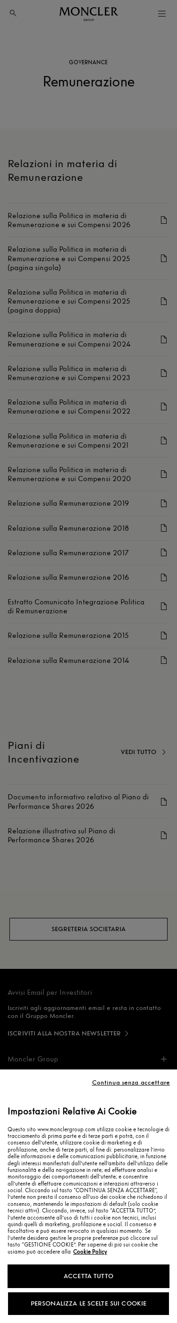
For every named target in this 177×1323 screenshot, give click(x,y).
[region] (88, 1196)
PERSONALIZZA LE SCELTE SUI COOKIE (89, 1303)
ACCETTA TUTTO (88, 1276)
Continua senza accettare (131, 1082)
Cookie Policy (90, 1251)
